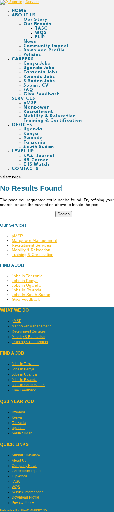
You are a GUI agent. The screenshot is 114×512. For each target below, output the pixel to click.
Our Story (35, 20)
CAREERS (23, 59)
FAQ (28, 90)
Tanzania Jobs (40, 72)
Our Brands (37, 24)
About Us (19, 460)
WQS (41, 33)
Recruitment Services (31, 245)
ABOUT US (24, 15)
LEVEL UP (23, 151)
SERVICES (23, 99)
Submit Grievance (26, 455)
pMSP (30, 103)
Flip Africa (19, 476)
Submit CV (36, 85)
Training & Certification (52, 120)
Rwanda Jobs (39, 77)
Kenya (30, 134)
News (29, 41)
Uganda (32, 129)
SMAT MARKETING (34, 510)
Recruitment (38, 112)
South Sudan (38, 147)
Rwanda (33, 138)
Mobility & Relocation (49, 116)
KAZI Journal (38, 156)
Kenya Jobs (36, 63)
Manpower (36, 107)
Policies (32, 55)
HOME (19, 11)
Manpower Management (34, 240)
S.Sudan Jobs (39, 81)
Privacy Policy (23, 503)
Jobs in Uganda (26, 285)
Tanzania (34, 142)
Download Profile (44, 50)
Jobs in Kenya (25, 280)
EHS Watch (36, 164)
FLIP (40, 37)
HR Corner (35, 160)
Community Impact (46, 46)
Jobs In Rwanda (27, 290)
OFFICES (22, 125)
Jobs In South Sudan (31, 294)
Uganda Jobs (38, 68)
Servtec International (28, 492)
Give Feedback (41, 94)
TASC (41, 28)
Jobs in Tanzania (27, 276)
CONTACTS (25, 169)
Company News (24, 466)
